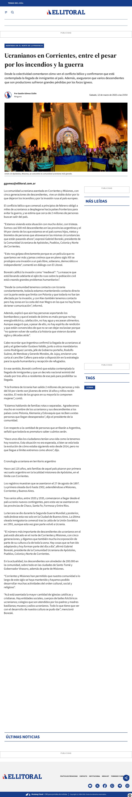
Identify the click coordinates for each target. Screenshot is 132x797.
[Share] (126, 778)
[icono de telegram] (119, 785)
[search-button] (12, 12)
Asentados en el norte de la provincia (24, 45)
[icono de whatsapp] (112, 785)
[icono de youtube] (90, 785)
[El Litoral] (66, 12)
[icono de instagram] (127, 785)
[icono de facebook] (105, 785)
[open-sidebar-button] (6, 12)
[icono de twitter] (97, 785)
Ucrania (89, 387)
